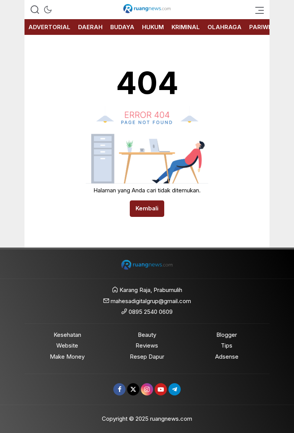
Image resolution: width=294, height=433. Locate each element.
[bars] (257, 9)
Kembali (147, 208)
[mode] (47, 9)
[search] (34, 9)
